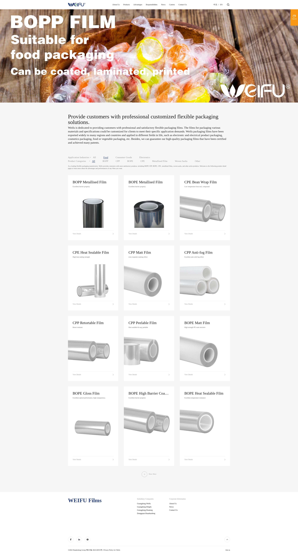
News (171, 507)
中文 (215, 5)
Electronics (144, 157)
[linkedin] (79, 539)
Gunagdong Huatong (145, 510)
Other (197, 161)
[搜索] (228, 5)
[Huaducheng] (76, 4)
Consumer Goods (124, 157)
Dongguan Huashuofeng (146, 513)
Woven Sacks (181, 161)
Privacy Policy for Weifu (112, 550)
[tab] (71, 95)
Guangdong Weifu (144, 504)
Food (105, 157)
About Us (172, 504)
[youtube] (87, 539)
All (94, 157)
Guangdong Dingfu (144, 507)
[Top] (227, 539)
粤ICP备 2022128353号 (94, 550)
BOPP (105, 161)
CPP (118, 161)
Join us (227, 550)
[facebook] (71, 539)
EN (221, 5)
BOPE (130, 161)
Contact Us (173, 510)
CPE (143, 161)
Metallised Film (159, 161)
